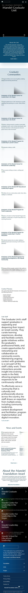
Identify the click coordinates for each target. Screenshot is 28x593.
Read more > (14, 463)
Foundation (6, 563)
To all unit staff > (5, 420)
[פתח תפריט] (25, 2)
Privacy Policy (6, 578)
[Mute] (24, 35)
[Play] (3, 35)
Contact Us (6, 584)
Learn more (13, 58)
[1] (13, 459)
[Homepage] (6, 2)
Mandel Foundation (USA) (11, 587)
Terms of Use (6, 576)
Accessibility (6, 581)
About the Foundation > (14, 484)
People (5, 570)
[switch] (23, 2)
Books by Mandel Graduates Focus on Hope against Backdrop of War (8, 449)
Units (4, 567)
